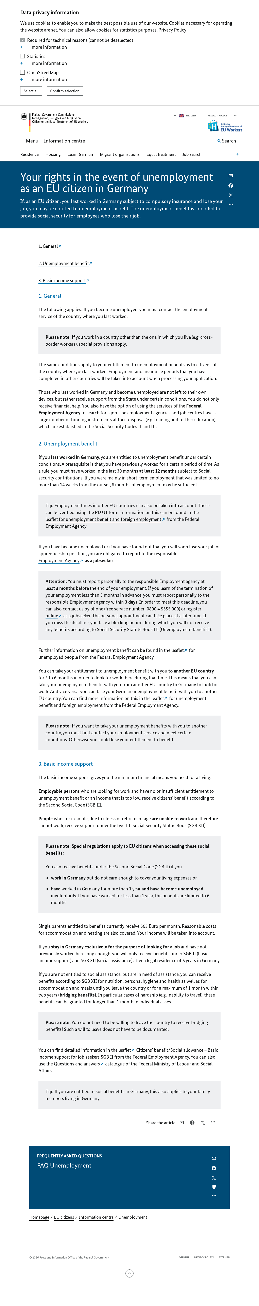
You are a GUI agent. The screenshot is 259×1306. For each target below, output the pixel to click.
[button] (236, 115)
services (164, 406)
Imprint (184, 1257)
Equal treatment (161, 154)
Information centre (96, 1217)
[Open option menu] (231, 205)
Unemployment (132, 1217)
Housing (53, 154)
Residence (29, 154)
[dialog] (129, 53)
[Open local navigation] (237, 154)
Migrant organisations (120, 154)
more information (49, 47)
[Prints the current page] (214, 1187)
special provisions (96, 344)
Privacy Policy (172, 30)
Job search (192, 154)
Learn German (80, 154)
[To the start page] (54, 122)
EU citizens (64, 1217)
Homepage (39, 1217)
